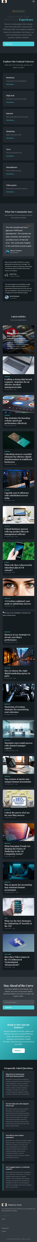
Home (3, 1219)
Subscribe (8, 1007)
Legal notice (5, 1228)
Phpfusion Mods (15, 1205)
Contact (4, 1231)
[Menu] (33, 1)
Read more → (9, 44)
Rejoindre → (18, 1050)
